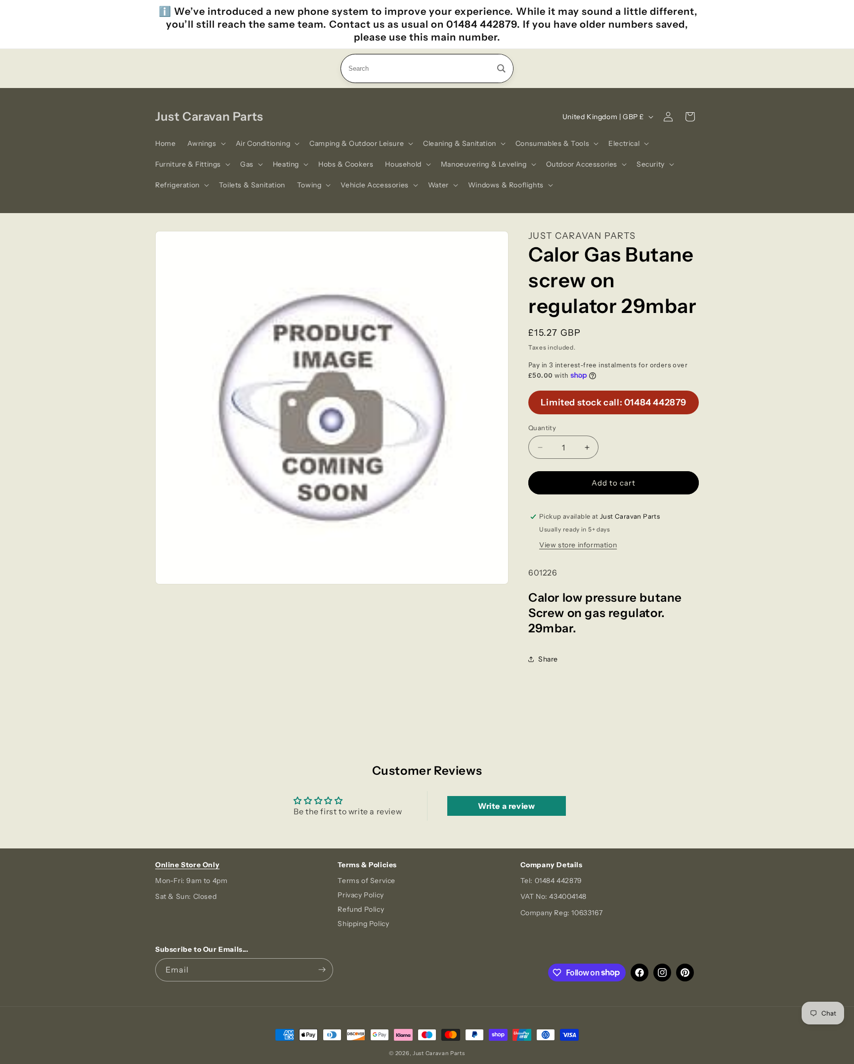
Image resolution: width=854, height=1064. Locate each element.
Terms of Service (366, 880)
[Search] (501, 68)
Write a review (506, 806)
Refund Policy (361, 909)
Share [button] (548, 659)
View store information (578, 544)
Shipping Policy (363, 923)
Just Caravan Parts (439, 1053)
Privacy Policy (361, 894)
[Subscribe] (322, 969)
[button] (205, 143)
